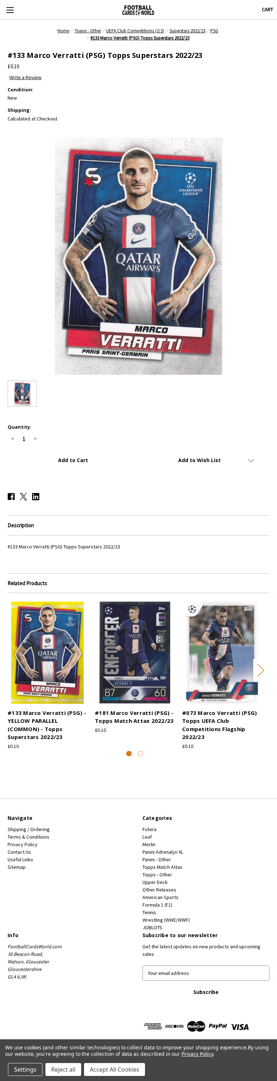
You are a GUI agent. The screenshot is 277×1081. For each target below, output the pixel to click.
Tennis (149, 912)
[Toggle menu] (10, 10)
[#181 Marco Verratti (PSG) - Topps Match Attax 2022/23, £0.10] (134, 652)
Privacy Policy (23, 844)
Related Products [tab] (27, 583)
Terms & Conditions (28, 837)
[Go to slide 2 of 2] (140, 753)
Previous (9, 670)
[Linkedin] (35, 497)
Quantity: (19, 427)
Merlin (148, 844)
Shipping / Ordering (29, 829)
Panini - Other (156, 859)
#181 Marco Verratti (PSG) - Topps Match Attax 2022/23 (134, 717)
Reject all (63, 1069)
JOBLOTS (152, 927)
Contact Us (19, 852)
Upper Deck (155, 882)
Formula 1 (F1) (157, 905)
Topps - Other (157, 874)
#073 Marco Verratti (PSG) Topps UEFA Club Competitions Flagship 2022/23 (219, 725)
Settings (25, 1069)
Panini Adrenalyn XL (162, 852)
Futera (149, 829)
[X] (23, 497)
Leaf (147, 837)
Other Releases (159, 889)
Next (260, 670)
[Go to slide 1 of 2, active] (129, 753)
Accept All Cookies (114, 1069)
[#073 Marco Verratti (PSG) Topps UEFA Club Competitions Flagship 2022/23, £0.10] (222, 652)
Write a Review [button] (25, 77)
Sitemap (17, 867)
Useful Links (20, 859)
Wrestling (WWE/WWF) (166, 920)
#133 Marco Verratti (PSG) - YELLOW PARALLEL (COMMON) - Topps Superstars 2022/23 (47, 725)
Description (21, 525)
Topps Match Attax (162, 867)
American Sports (160, 897)
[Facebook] (11, 497)
